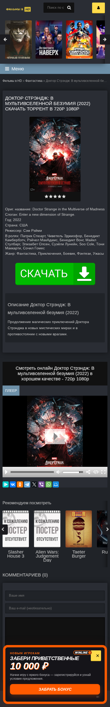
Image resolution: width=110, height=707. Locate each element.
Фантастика (33, 81)
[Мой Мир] (56, 484)
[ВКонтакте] (13, 484)
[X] (34, 484)
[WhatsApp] (49, 484)
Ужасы (98, 253)
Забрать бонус (55, 689)
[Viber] (41, 484)
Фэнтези (84, 253)
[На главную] (13, 7)
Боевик (69, 253)
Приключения (49, 253)
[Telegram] (27, 484)
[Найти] (69, 8)
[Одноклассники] (20, 484)
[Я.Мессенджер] (6, 484)
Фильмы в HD (12, 81)
